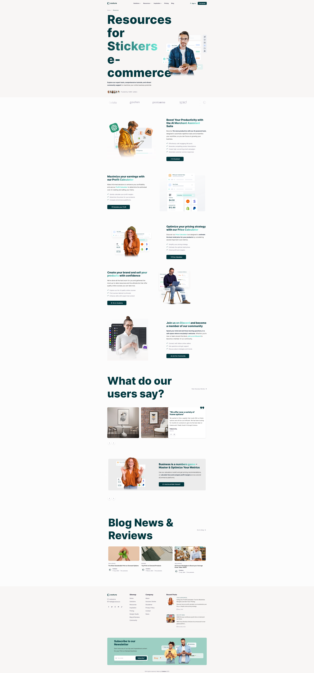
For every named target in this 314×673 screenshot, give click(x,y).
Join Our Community (178, 369)
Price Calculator (181, 248)
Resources (133, 618)
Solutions (133, 615)
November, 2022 (182, 640)
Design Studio (134, 627)
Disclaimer (149, 618)
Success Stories (151, 615)
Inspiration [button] (157, 3)
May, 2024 (180, 622)
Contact (148, 624)
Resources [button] (146, 3)
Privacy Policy (150, 621)
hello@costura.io (114, 615)
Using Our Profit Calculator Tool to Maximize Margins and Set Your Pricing (191, 614)
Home (109, 10)
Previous (106, 488)
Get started (202, 3)
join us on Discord (194, 349)
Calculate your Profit (119, 220)
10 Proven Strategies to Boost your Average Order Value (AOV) (189, 579)
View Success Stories (198, 402)
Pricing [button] (166, 3)
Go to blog (200, 543)
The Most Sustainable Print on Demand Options (123, 579)
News (147, 627)
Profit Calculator (121, 200)
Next (208, 488)
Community (133, 633)
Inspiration (133, 621)
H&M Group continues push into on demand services (191, 631)
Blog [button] (172, 3)
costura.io (112, 612)
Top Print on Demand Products (151, 579)
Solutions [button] (136, 3)
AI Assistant (176, 172)
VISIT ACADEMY (169, 501)
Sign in (194, 3)
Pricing (132, 624)
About (147, 611)
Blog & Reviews (135, 630)
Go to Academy (118, 316)
